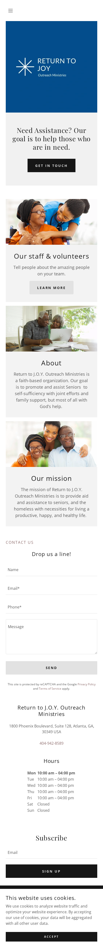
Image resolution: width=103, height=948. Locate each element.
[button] (12, 10)
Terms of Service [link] (50, 689)
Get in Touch (51, 165)
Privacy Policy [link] (87, 684)
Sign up (51, 871)
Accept (51, 937)
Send (51, 667)
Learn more (51, 287)
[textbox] (51, 569)
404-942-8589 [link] (51, 743)
